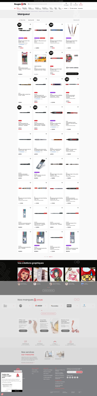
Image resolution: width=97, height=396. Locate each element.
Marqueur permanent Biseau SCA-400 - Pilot (56, 41)
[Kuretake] (40, 305)
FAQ (33, 373)
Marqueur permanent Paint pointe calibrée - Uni (71, 41)
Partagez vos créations (48, 290)
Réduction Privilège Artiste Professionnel (59, 373)
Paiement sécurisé (73, 392)
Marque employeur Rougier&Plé (59, 386)
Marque (38, 20)
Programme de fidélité (47, 375)
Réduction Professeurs (59, 375)
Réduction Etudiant (47, 371)
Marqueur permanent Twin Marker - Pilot (23, 41)
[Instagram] (75, 377)
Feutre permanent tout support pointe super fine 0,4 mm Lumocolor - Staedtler (40, 96)
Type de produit (31, 20)
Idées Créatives (46, 379)
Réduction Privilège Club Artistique (60, 370)
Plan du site (80, 392)
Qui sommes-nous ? (59, 383)
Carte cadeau (34, 370)
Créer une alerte (41, 74)
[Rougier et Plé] (18, 372)
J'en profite (44, 330)
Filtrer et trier (22, 20)
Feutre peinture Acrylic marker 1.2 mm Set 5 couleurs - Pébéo (24, 69)
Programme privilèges (47, 370)
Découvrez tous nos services (27, 362)
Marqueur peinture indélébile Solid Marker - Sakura (56, 96)
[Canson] (88, 305)
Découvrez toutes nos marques (48, 313)
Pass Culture (45, 373)
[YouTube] (70, 377)
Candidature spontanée (60, 381)
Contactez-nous (35, 371)
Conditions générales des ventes (55, 392)
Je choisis (23, 330)
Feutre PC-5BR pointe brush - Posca (40, 41)
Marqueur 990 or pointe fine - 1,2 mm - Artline (24, 95)
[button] (75, 4)
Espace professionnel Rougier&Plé (59, 378)
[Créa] (9, 305)
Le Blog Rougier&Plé (47, 377)
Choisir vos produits (25, 47)
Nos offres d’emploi (59, 388)
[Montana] (25, 305)
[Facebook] (67, 377)
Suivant (50, 256)
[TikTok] (77, 377)
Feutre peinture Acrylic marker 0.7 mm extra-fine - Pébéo (71, 123)
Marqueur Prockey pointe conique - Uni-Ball (55, 124)
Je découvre (65, 330)
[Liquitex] (56, 305)
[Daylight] (72, 305)
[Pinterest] (72, 377)
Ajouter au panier (25, 102)
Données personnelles (65, 392)
